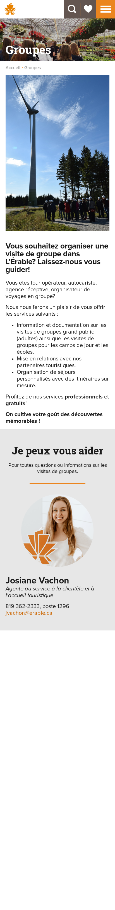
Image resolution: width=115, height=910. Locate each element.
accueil (13, 67)
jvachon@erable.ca (29, 613)
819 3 (12, 606)
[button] (105, 8)
